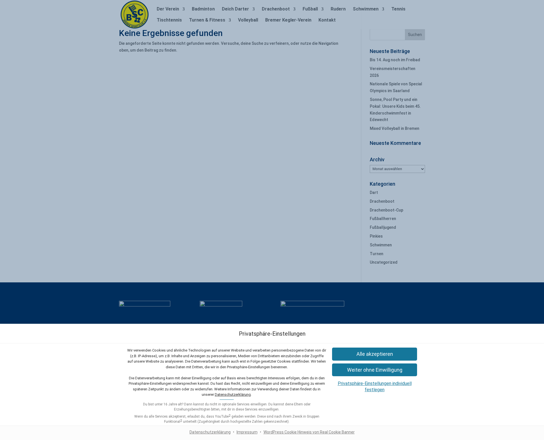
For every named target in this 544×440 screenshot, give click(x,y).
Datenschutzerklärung (233, 394)
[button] (374, 354)
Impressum (247, 432)
